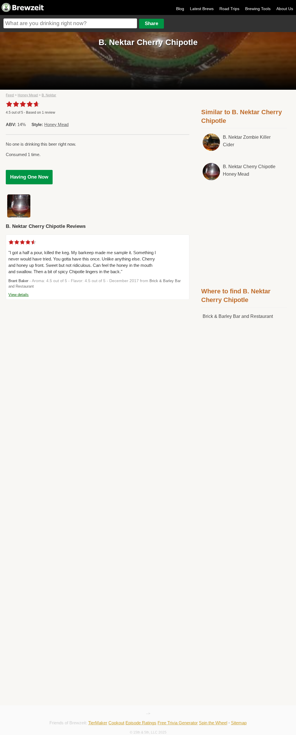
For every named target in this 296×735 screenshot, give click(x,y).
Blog (180, 8)
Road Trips (229, 8)
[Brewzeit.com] (23, 11)
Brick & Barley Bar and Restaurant (238, 316)
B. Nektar (49, 95)
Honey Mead (28, 95)
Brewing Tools (258, 8)
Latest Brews (202, 8)
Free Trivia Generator (178, 722)
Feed (10, 95)
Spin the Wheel (213, 722)
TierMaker (97, 722)
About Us (284, 8)
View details (18, 294)
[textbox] (70, 23)
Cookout (116, 722)
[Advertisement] (244, 233)
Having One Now (29, 177)
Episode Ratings (140, 722)
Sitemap (239, 722)
